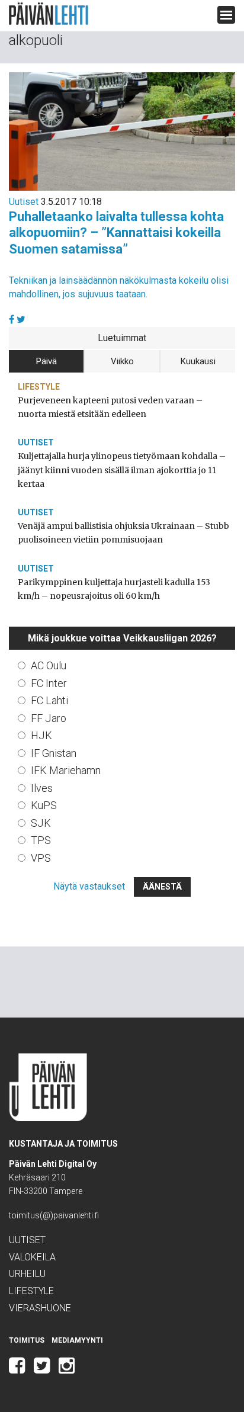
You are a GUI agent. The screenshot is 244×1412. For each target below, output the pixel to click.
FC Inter (49, 683)
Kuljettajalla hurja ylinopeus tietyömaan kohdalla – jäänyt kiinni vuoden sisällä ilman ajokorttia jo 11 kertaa (122, 470)
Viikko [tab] (122, 361)
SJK (41, 823)
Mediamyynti (77, 1340)
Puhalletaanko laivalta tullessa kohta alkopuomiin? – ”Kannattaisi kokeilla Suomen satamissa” (116, 232)
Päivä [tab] (46, 361)
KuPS (44, 805)
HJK (41, 735)
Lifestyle (39, 386)
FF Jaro (48, 718)
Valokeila (32, 1257)
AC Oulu (48, 665)
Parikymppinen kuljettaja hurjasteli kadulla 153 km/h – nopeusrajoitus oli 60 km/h (114, 589)
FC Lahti (49, 700)
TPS (41, 840)
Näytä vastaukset (89, 886)
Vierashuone (40, 1308)
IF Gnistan (53, 753)
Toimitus (26, 1340)
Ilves (42, 788)
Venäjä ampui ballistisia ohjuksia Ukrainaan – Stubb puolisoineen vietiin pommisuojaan (123, 533)
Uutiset (23, 201)
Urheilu (27, 1273)
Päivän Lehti (48, 13)
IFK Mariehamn (66, 770)
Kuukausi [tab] (198, 361)
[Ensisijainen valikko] (226, 15)
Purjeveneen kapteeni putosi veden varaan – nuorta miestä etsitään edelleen (110, 407)
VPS (41, 858)
